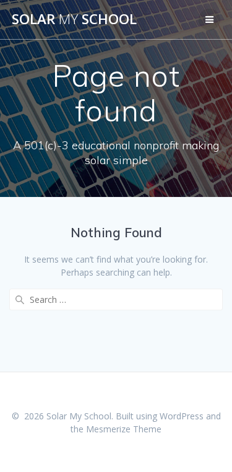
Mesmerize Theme (123, 429)
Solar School (74, 19)
